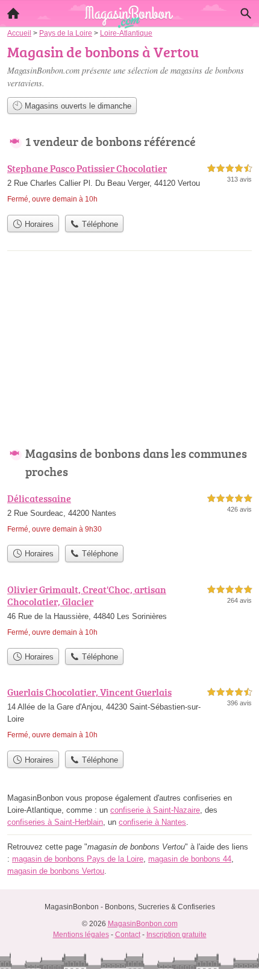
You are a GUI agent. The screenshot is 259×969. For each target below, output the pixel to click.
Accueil (13, 13)
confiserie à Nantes (152, 822)
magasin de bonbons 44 (189, 858)
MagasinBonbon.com (143, 924)
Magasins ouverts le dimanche (76, 105)
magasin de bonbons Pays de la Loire (77, 858)
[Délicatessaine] (129, 515)
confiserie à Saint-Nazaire (155, 810)
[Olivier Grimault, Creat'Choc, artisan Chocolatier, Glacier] (129, 612)
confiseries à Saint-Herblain (55, 822)
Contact (127, 934)
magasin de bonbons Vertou (55, 870)
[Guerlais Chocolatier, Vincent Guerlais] (129, 714)
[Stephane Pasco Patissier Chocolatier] (129, 185)
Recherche (245, 13)
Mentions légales (81, 934)
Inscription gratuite (176, 934)
